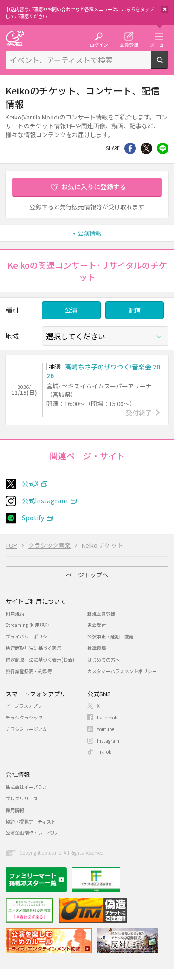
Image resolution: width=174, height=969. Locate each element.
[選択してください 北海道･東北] (105, 336)
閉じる (164, 9)
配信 (135, 310)
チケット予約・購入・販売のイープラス (15, 38)
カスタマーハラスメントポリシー (122, 671)
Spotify (33, 517)
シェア (130, 148)
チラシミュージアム (26, 728)
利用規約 (15, 613)
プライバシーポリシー (29, 636)
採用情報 (15, 809)
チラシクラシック (24, 717)
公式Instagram (45, 500)
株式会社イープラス (26, 786)
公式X (30, 483)
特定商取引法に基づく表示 (33, 647)
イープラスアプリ (24, 705)
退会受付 (96, 624)
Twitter (146, 148)
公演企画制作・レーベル (31, 832)
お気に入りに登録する (93, 186)
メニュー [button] (159, 44)
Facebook (107, 717)
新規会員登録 (101, 613)
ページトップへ (87, 574)
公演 (71, 310)
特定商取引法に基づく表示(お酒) (40, 659)
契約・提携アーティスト (31, 821)
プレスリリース (22, 798)
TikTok (104, 751)
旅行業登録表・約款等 (29, 671)
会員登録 (129, 44)
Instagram (108, 740)
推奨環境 (96, 647)
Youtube (105, 728)
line (162, 148)
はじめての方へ (103, 659)
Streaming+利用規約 (27, 624)
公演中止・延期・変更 (110, 636)
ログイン (99, 44)
